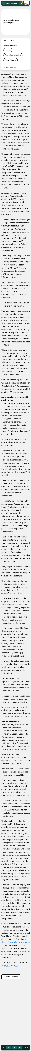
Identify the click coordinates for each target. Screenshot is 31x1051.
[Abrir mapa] (14, 1047)
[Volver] (4, 3)
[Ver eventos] (20, 1047)
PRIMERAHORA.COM (10, 966)
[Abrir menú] (8, 1047)
